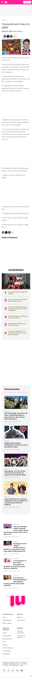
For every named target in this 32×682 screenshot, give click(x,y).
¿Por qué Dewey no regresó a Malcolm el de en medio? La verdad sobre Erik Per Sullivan (15, 502)
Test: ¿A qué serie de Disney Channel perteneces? (17, 300)
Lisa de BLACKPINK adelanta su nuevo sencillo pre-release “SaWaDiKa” (18, 308)
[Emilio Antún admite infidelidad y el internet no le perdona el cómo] (16, 432)
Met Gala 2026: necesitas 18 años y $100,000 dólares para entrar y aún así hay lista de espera (15, 416)
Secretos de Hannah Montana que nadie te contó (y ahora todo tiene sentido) (15, 581)
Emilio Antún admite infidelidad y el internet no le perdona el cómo (15, 445)
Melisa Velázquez (18, 31)
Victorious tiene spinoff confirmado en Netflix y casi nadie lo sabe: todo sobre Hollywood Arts (15, 547)
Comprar (27, 2)
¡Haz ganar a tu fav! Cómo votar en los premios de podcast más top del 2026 (15, 473)
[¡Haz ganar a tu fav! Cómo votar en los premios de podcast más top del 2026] (16, 460)
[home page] (5, 2)
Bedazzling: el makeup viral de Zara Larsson (17, 324)
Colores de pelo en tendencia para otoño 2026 (18, 317)
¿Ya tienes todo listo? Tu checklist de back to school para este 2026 (17, 332)
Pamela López (16, 421)
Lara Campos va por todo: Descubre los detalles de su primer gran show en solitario (15, 564)
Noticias (4, 20)
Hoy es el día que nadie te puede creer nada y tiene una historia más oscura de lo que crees (16, 530)
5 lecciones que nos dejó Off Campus (17, 292)
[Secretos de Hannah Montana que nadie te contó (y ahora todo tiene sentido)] (8, 577)
